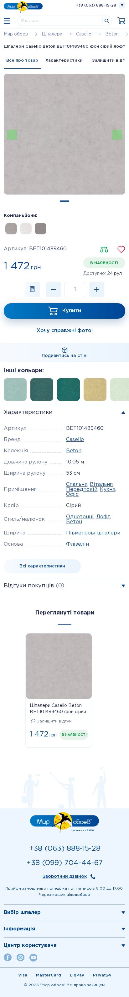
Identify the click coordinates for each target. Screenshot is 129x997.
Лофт (103, 517)
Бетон (74, 522)
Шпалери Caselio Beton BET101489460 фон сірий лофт (58, 709)
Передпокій (81, 489)
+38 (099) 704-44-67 (64, 863)
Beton (73, 451)
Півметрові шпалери (93, 533)
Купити (71, 310)
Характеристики (64, 60)
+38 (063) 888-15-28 (96, 5)
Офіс (72, 494)
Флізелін (77, 544)
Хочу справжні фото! (65, 330)
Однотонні (80, 517)
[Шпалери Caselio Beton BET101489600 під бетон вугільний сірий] (40, 228)
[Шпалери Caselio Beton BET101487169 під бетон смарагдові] (70, 391)
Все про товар (22, 60)
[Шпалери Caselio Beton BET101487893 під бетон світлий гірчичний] (97, 391)
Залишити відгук (54, 721)
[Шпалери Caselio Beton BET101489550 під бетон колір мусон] (11, 228)
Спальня (76, 484)
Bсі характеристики (42, 566)
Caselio (75, 439)
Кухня (107, 489)
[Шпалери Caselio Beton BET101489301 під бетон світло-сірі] (26, 228)
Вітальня (101, 484)
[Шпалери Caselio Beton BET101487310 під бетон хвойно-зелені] (43, 391)
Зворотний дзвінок (65, 876)
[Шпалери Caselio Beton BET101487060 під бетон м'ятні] (17, 391)
